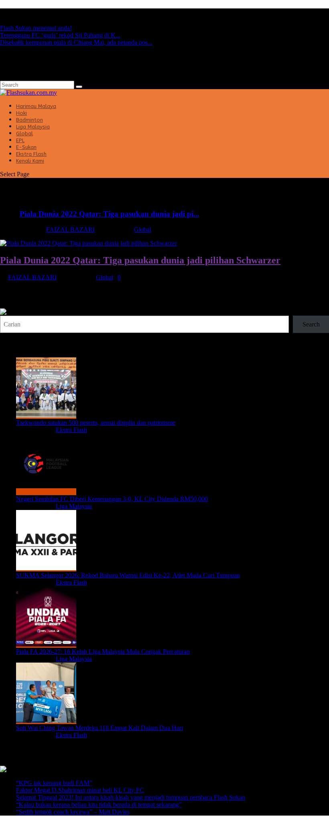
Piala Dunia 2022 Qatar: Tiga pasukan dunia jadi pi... (109, 214)
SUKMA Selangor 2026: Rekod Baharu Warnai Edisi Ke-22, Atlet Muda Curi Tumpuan (128, 575)
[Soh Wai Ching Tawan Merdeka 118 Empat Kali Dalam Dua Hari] (46, 720)
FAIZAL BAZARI (70, 229)
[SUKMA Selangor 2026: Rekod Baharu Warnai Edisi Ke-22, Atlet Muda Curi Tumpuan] (46, 568)
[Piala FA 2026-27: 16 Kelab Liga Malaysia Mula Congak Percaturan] (46, 644)
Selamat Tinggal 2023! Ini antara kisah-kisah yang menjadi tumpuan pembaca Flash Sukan (130, 797)
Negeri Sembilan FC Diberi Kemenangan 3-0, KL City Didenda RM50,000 (112, 499)
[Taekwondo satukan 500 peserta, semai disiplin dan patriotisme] (46, 415)
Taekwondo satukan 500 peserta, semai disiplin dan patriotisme (95, 422)
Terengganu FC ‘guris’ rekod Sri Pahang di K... (60, 35)
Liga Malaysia (74, 506)
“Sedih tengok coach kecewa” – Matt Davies (73, 811)
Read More (14, 304)
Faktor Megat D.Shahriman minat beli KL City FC (80, 790)
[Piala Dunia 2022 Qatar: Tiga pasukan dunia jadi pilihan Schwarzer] (88, 243)
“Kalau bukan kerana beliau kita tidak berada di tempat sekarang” (99, 804)
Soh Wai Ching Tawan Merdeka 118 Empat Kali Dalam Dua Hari (99, 727)
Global (142, 229)
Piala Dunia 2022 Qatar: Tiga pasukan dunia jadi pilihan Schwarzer (140, 260)
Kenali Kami (30, 161)
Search (311, 324)
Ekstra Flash (71, 429)
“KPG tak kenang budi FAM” (54, 782)
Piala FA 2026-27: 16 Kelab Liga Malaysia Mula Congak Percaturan (103, 651)
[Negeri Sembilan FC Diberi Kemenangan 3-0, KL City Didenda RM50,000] (46, 491)
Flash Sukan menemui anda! (36, 27)
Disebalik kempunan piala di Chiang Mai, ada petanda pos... (76, 42)
